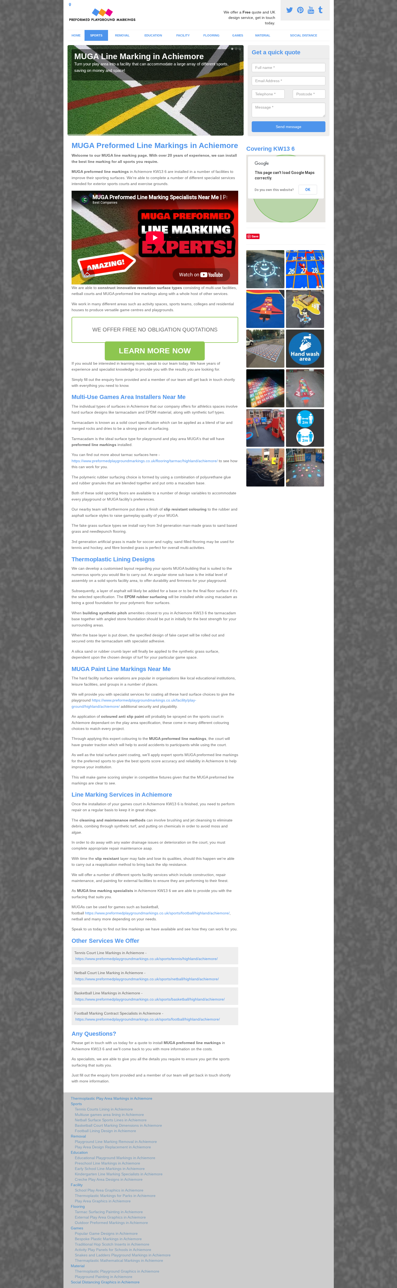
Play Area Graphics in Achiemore (103, 1201)
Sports (96, 35)
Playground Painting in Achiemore (103, 1276)
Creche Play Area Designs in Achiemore (109, 1179)
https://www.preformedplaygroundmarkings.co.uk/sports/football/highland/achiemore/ (157, 913)
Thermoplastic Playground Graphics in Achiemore (117, 1271)
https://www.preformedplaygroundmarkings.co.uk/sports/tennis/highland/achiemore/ (146, 959)
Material (262, 35)
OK (307, 189)
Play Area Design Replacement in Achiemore (113, 1147)
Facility (183, 35)
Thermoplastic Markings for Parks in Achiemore (115, 1195)
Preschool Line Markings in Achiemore (107, 1163)
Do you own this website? (274, 190)
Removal (122, 35)
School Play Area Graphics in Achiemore (109, 1190)
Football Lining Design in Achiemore (105, 1131)
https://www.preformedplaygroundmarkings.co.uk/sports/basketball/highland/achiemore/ (150, 999)
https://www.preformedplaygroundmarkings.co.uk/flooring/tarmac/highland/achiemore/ (145, 461)
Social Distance (303, 35)
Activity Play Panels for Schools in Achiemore (113, 1249)
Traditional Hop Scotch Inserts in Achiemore (112, 1244)
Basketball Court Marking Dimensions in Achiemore (118, 1125)
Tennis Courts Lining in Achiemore (104, 1109)
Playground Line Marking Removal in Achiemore (116, 1141)
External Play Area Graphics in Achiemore (110, 1217)
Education (153, 35)
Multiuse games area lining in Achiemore (109, 1114)
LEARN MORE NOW (154, 351)
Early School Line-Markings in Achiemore (110, 1168)
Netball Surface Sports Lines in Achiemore (111, 1120)
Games (237, 35)
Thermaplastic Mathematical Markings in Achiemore (119, 1260)
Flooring (211, 35)
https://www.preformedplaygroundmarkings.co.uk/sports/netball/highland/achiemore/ (147, 979)
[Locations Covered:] (70, 4)
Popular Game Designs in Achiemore (106, 1233)
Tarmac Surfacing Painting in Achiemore (109, 1212)
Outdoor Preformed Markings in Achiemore (111, 1222)
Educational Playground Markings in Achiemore (115, 1158)
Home (76, 35)
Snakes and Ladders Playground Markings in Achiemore (123, 1255)
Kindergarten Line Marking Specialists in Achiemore (119, 1174)
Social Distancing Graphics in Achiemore (105, 1282)
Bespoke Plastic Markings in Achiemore (108, 1239)
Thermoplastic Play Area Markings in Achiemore (111, 1098)
